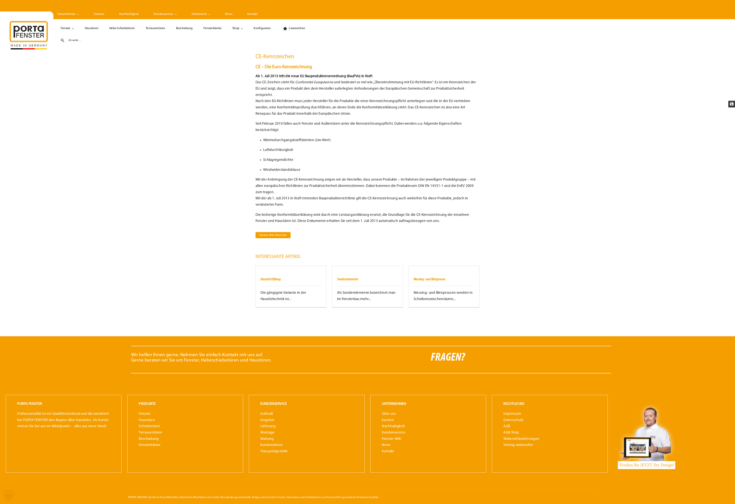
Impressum (512, 414)
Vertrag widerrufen (518, 445)
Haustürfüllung (271, 279)
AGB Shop (511, 432)
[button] (8, 495)
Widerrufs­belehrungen (521, 439)
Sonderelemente (347, 279)
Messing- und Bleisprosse (429, 279)
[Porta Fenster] (29, 23)
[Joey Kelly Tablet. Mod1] (646, 404)
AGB (506, 426)
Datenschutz (513, 420)
